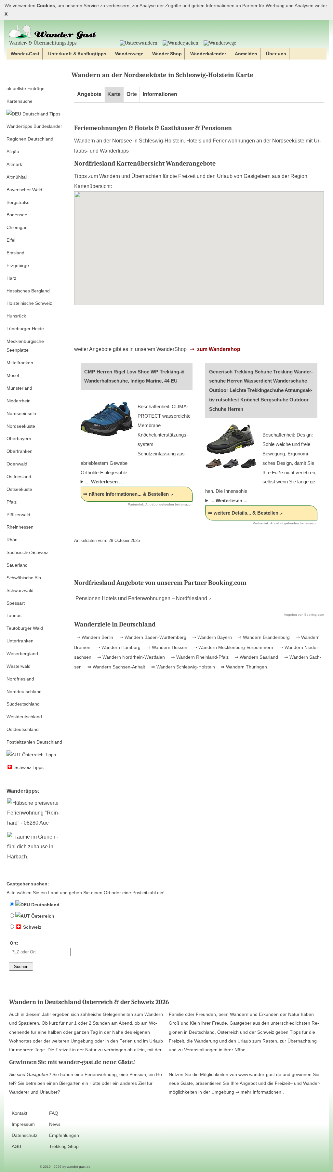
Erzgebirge (18, 265)
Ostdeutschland (23, 729)
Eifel (11, 240)
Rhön (12, 539)
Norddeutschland (24, 691)
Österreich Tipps (38, 754)
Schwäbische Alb (24, 577)
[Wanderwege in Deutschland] (220, 43)
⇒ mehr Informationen (259, 1092)
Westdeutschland (24, 716)
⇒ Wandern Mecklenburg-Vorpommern (232, 647)
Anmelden (246, 53)
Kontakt (19, 1113)
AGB (16, 1146)
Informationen (160, 94)
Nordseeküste (21, 426)
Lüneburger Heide (25, 328)
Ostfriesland (19, 476)
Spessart (16, 603)
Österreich (42, 916)
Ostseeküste (19, 489)
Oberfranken (20, 451)
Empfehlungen (64, 1135)
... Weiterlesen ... (104, 481)
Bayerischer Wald (24, 189)
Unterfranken (20, 640)
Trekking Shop (64, 1146)
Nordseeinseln (21, 413)
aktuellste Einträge (26, 88)
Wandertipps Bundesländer (34, 126)
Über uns (276, 53)
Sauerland (17, 565)
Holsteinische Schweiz (29, 303)
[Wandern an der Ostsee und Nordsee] (138, 43)
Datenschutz (24, 1135)
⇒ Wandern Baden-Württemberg (152, 637)
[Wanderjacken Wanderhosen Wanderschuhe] (180, 43)
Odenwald (17, 463)
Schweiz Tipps (28, 767)
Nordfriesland (20, 678)
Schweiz (31, 927)
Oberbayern (19, 438)
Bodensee (17, 214)
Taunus (14, 615)
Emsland (15, 252)
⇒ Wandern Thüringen (243, 666)
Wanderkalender (208, 53)
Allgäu (13, 151)
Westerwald (19, 666)
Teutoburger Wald (25, 628)
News (54, 1124)
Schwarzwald (20, 590)
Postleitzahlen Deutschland (34, 742)
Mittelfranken (20, 362)
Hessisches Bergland (28, 290)
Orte (132, 94)
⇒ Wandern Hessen (166, 647)
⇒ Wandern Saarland (255, 657)
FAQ (53, 1113)
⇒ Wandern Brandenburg (263, 637)
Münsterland (19, 388)
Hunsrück (16, 315)
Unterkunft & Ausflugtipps (77, 53)
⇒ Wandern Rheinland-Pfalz (199, 657)
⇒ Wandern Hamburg (117, 647)
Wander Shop (167, 53)
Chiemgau (17, 227)
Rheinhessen (20, 527)
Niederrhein (19, 400)
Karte (114, 94)
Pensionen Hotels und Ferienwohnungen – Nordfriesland (140, 598)
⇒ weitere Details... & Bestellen (243, 513)
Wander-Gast (25, 53)
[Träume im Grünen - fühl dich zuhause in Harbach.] (36, 856)
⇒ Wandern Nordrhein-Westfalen (130, 657)
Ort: (14, 943)
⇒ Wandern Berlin (94, 637)
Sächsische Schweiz (27, 552)
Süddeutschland (23, 704)
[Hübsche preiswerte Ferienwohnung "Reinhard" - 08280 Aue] (36, 823)
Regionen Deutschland (30, 138)
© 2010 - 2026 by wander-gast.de (65, 1166)
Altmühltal (17, 177)
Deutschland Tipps (40, 113)
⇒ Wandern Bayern (211, 637)
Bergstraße (18, 202)
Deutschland (45, 904)
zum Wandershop (218, 349)
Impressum (23, 1124)
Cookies (46, 5)
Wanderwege (129, 53)
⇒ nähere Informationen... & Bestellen (126, 494)
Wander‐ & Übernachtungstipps (42, 43)
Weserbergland (22, 653)
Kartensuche (20, 101)
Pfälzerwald (18, 514)
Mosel (13, 375)
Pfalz (12, 502)
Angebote (89, 94)
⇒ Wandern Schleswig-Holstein (182, 666)
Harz (11, 278)
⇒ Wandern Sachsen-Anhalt (115, 666)
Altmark (14, 164)
